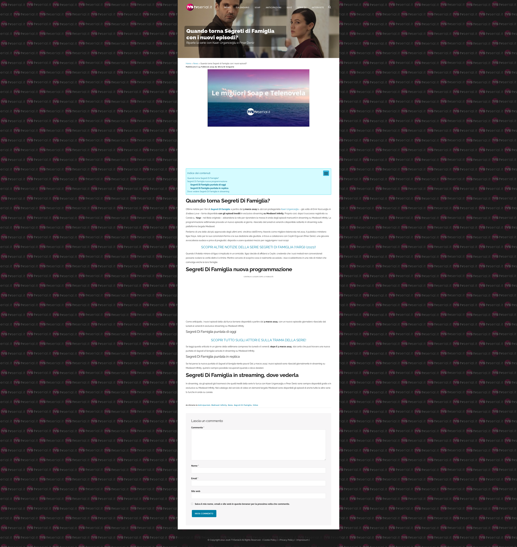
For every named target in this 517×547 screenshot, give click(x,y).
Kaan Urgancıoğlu (290, 209)
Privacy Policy (287, 540)
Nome (195, 466)
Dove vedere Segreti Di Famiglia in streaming (208, 191)
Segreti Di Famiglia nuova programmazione (207, 181)
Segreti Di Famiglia (220, 209)
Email (194, 478)
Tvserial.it (199, 7)
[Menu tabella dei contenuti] (326, 173)
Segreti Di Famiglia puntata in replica (209, 188)
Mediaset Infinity (219, 405)
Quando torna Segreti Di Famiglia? (203, 178)
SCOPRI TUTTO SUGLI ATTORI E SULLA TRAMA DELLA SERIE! (258, 340)
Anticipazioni (204, 405)
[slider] (258, 124)
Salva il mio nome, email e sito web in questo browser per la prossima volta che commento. (242, 504)
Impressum (302, 540)
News (195, 63)
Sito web (195, 491)
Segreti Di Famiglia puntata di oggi (208, 184)
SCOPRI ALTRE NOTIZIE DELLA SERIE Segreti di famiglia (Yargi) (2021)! (258, 247)
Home (188, 63)
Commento (197, 427)
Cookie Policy (270, 540)
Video (255, 405)
